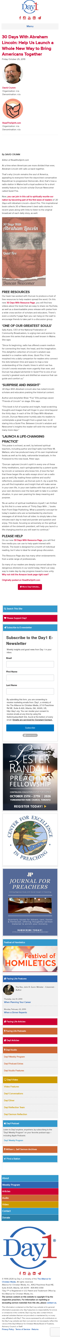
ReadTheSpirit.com (11, 123)
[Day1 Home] (30, 6)
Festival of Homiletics (14, 942)
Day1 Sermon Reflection (15, 1114)
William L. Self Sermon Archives (21, 1149)
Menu (30, 26)
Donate (6, 1217)
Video (5, 1204)
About (5, 1178)
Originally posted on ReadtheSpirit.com (21, 580)
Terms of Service (22, 1329)
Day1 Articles (12, 1040)
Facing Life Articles (15, 1022)
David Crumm (9, 88)
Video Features (11, 1087)
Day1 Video (12, 1080)
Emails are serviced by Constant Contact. (32, 719)
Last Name (11, 685)
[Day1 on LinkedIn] (35, 18)
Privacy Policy (8, 1329)
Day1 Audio (11, 1050)
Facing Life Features (16, 979)
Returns (35, 1329)
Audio (5, 1198)
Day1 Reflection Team (14, 1107)
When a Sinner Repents (15, 1012)
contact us (51, 1303)
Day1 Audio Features (14, 1071)
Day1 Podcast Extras (13, 1064)
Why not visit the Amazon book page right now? (25, 575)
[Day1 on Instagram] (25, 18)
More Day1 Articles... (31, 587)
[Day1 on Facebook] (20, 18)
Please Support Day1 (16, 618)
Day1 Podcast (12, 1123)
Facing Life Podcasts (15, 1031)
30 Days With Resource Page (21, 303)
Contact (6, 1211)
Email (9, 658)
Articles (6, 1191)
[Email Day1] (39, 18)
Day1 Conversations (13, 1094)
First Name (11, 672)
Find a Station (13, 1159)
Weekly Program (11, 1185)
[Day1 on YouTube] (30, 18)
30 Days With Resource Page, (28, 540)
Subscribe (30, 728)
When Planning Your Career (17, 1002)
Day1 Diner (9, 1101)
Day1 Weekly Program (14, 1057)
